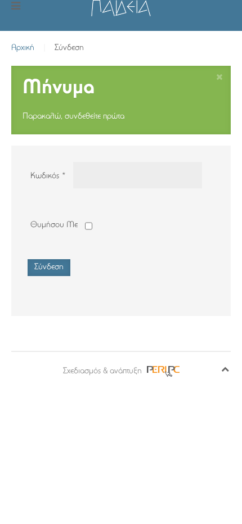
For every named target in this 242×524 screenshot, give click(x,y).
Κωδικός (48, 176)
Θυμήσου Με (54, 225)
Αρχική (22, 48)
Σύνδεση (49, 267)
